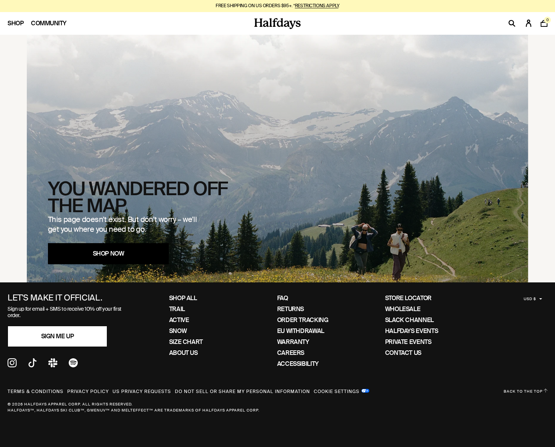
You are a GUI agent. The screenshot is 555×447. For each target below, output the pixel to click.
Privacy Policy (88, 391)
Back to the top (524, 391)
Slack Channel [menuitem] (409, 320)
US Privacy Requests (142, 391)
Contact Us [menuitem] (403, 353)
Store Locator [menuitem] (408, 298)
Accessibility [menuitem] (298, 364)
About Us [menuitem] (183, 353)
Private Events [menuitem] (408, 342)
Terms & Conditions (35, 391)
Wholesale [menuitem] (403, 309)
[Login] (528, 23)
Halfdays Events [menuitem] (411, 331)
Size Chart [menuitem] (186, 342)
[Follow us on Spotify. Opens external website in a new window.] (73, 365)
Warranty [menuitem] (293, 342)
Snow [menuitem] (178, 331)
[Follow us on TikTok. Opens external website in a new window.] (32, 365)
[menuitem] (19, 23)
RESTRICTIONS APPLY (316, 6)
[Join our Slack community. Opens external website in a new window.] (52, 365)
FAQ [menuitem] (282, 298)
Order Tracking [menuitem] (302, 320)
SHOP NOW (108, 253)
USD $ (530, 298)
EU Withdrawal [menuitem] (300, 331)
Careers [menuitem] (290, 353)
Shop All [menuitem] (183, 298)
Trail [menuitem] (177, 309)
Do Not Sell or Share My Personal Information (242, 391)
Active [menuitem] (179, 320)
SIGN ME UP (57, 336)
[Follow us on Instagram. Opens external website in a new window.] (12, 365)
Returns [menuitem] (290, 309)
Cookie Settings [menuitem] (336, 391)
